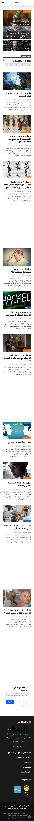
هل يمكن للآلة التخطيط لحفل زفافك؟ (19, 484)
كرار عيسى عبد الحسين (23, 758)
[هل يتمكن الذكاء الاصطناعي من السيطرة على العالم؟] (10, 45)
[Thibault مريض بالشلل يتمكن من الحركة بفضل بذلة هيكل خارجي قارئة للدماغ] (17, 169)
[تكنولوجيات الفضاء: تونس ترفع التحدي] (17, 81)
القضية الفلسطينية (25, 132)
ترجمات (18, 806)
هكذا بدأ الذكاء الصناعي (19, 442)
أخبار (22, 64)
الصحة (24, 67)
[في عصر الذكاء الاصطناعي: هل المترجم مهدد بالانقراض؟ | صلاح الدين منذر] (17, 18)
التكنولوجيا (27, 89)
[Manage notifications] (29, 816)
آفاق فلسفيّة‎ (12, 808)
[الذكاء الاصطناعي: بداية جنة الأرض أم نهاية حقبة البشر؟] (17, 598)
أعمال (11, 64)
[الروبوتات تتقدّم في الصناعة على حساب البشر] (17, 513)
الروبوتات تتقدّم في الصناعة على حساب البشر (17, 527)
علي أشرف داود (26, 772)
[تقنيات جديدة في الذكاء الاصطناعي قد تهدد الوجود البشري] (17, 343)
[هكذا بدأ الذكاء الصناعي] (17, 430)
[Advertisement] (17, 223)
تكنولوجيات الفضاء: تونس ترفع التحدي (18, 95)
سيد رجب (27, 763)
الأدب (6, 64)
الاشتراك (10, 702)
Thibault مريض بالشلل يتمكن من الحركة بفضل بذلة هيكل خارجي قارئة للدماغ (17, 184)
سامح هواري (27, 767)
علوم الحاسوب (27, 11)
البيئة (29, 67)
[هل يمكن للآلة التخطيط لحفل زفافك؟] (17, 470)
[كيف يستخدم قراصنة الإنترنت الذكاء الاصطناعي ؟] (17, 300)
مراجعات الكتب (21, 808)
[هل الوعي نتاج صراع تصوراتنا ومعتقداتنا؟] (17, 257)
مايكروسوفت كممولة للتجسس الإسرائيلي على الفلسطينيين (19, 139)
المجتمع (7, 806)
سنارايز (9, 815)
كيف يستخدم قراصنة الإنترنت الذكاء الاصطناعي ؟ (18, 313)
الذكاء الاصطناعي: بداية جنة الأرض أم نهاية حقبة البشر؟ (17, 611)
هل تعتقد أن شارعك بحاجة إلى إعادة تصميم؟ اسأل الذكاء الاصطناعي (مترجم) (17, 38)
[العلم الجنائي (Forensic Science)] (24, 45)
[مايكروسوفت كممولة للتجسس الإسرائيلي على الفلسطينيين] (17, 124)
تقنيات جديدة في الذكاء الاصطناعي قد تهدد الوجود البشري (17, 358)
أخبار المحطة (16, 64)
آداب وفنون (27, 64)
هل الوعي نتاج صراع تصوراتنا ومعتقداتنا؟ (21, 270)
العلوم (28, 264)
